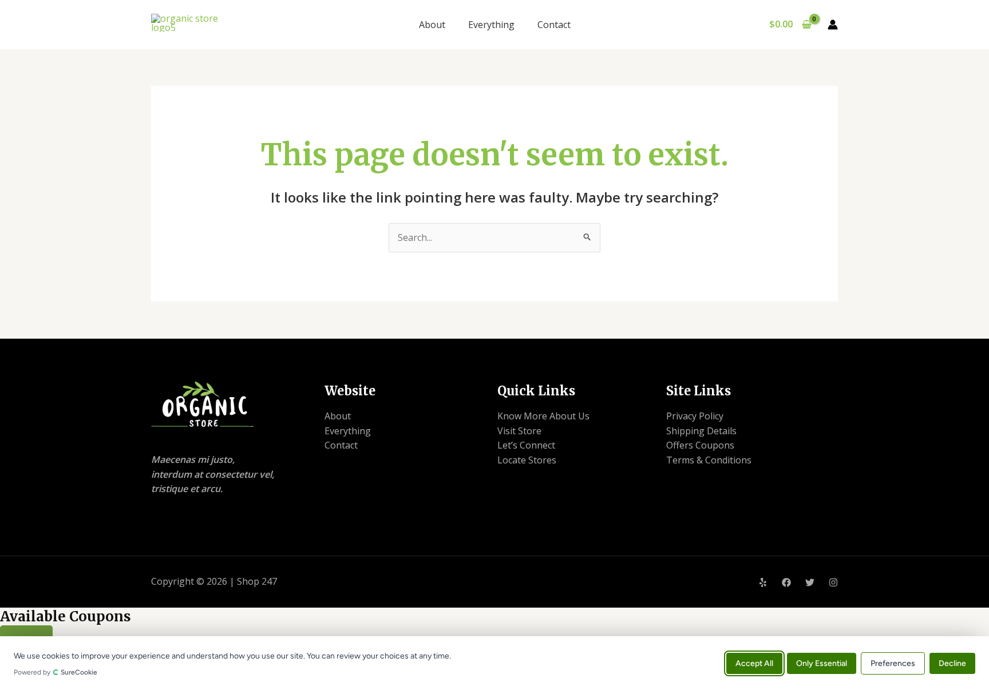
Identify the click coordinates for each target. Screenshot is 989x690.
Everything (491, 24)
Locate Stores (526, 460)
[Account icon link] (833, 24)
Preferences (893, 663)
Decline (952, 663)
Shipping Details (701, 431)
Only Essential (821, 663)
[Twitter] (809, 582)
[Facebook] (786, 582)
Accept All (754, 663)
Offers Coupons (700, 445)
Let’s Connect (526, 445)
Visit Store (519, 431)
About (432, 24)
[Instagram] (833, 582)
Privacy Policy (694, 416)
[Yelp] (763, 582)
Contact (554, 24)
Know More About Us (543, 416)
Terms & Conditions (708, 460)
